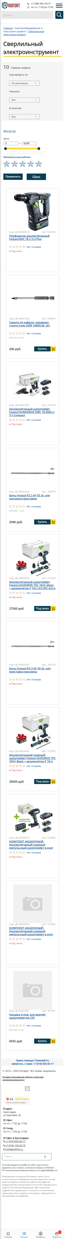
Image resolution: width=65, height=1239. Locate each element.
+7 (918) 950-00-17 (15, 1141)
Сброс (36, 177)
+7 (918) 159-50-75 (15, 1145)
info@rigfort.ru (14, 1149)
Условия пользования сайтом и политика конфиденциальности (23, 1078)
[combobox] (24, 83)
